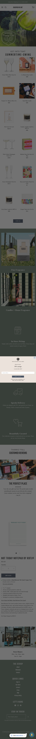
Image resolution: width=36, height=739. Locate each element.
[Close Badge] (26, 734)
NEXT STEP (18, 376)
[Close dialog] (35, 358)
